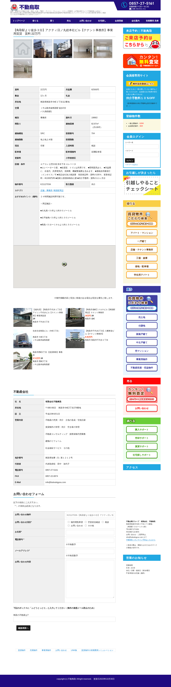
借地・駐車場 (142, 266)
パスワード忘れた (131, 165)
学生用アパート (142, 275)
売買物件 (33, 650)
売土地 (141, 317)
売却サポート (142, 438)
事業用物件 (46, 650)
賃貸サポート (142, 446)
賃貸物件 (22, 650)
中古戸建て (141, 342)
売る (69, 20)
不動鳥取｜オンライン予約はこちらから (140, 540)
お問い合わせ (85, 20)
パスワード (129, 151)
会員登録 (119, 20)
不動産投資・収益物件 (142, 367)
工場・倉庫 (141, 258)
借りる (35, 20)
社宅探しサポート (142, 455)
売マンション (142, 351)
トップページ (19, 20)
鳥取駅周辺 (58, 190)
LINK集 (74, 650)
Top (165, 681)
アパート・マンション (142, 233)
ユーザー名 (129, 142)
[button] (64, 264)
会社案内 (136, 20)
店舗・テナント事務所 (142, 249)
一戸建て (141, 241)
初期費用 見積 (152, 20)
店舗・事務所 (46, 190)
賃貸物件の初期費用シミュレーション (97, 650)
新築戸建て (141, 334)
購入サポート (142, 429)
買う (52, 20)
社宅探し (102, 20)
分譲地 (141, 325)
